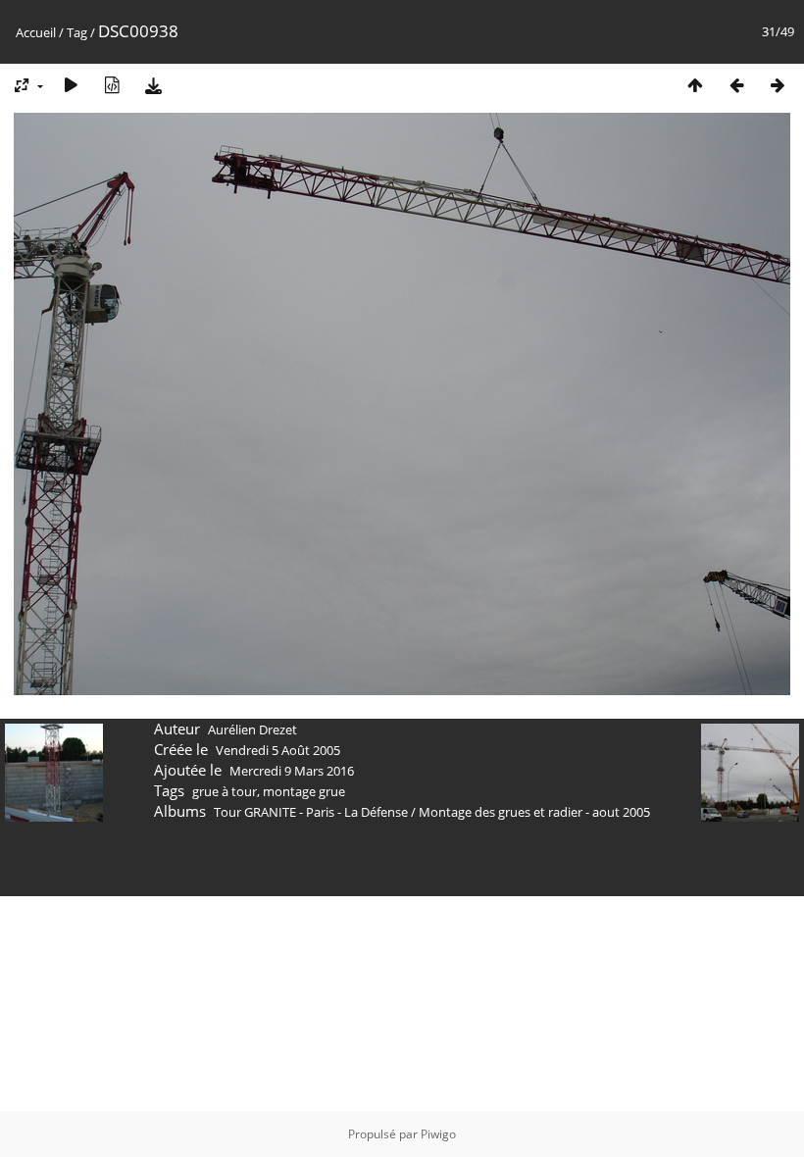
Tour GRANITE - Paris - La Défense (311, 812)
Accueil (36, 32)
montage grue (304, 791)
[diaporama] (70, 85)
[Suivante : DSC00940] (777, 85)
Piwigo (438, 1134)
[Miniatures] (695, 85)
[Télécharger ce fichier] (153, 85)
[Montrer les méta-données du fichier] (111, 85)
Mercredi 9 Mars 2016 (291, 771)
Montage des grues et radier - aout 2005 (534, 812)
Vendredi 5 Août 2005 (278, 750)
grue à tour (224, 791)
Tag (77, 32)
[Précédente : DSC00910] (736, 85)
